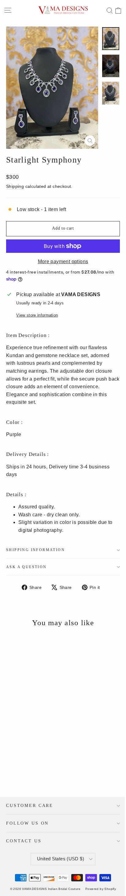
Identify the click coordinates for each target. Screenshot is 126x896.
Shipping (15, 186)
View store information (37, 315)
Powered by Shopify (100, 889)
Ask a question (26, 567)
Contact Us (24, 840)
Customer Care (29, 805)
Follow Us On (27, 823)
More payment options (63, 261)
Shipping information (35, 550)
